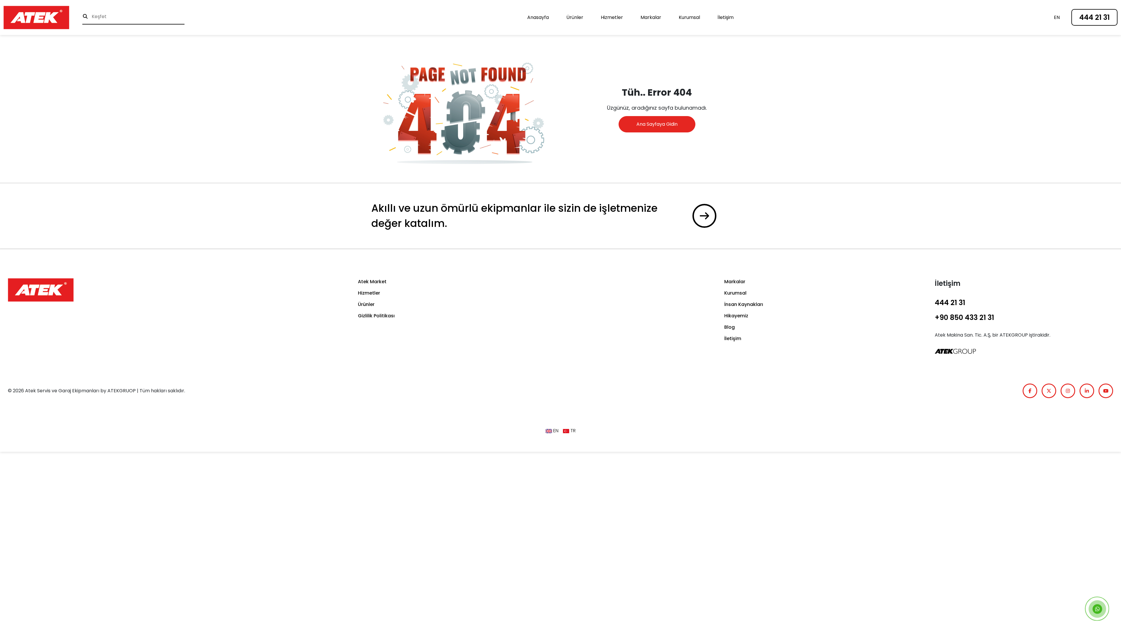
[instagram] (1068, 391)
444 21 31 (1094, 17)
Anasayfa (538, 17)
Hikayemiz (736, 315)
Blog (729, 327)
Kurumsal (689, 17)
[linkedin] (1087, 391)
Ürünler (574, 17)
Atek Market (372, 281)
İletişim (726, 17)
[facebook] (1030, 391)
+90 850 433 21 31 (964, 317)
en (1057, 17)
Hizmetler (612, 17)
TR (572, 430)
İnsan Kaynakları (743, 304)
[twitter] (1049, 391)
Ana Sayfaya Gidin (657, 124)
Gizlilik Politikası (376, 315)
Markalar (650, 17)
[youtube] (1106, 391)
